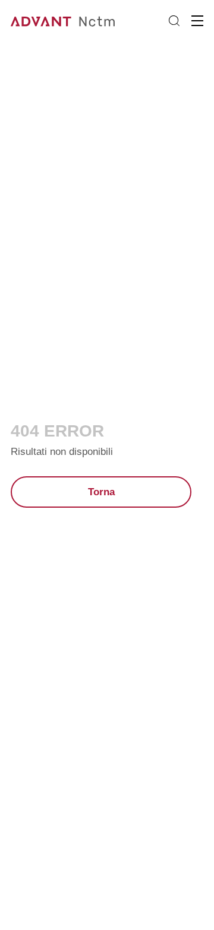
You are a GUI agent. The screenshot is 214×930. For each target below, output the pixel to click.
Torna (101, 492)
